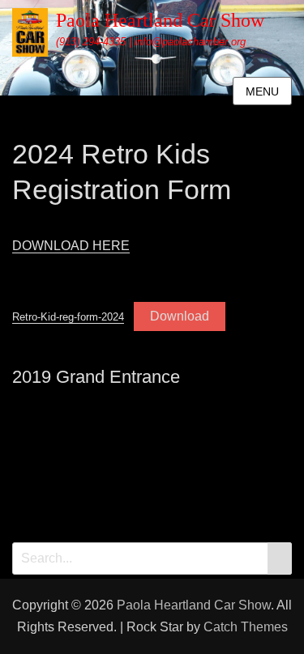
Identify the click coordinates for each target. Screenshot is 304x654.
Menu (262, 91)
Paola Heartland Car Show (160, 20)
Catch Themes (245, 627)
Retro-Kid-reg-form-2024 (68, 317)
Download (179, 316)
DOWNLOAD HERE (71, 246)
